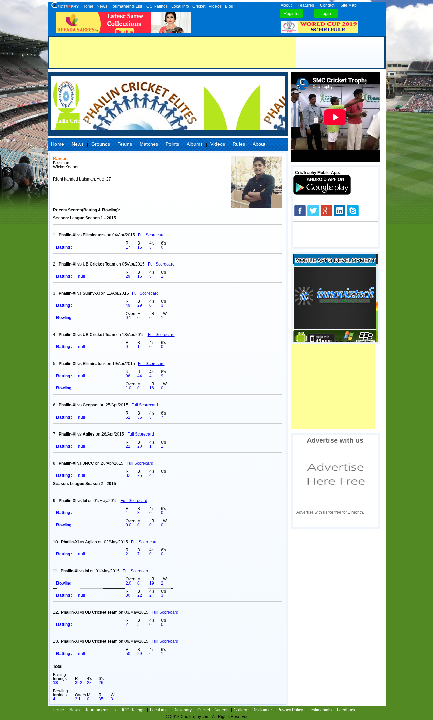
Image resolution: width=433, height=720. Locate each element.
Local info (180, 6)
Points (172, 144)
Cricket (198, 6)
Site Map (348, 5)
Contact (327, 5)
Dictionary (182, 709)
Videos (215, 6)
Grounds (100, 144)
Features (306, 5)
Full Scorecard (151, 235)
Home (87, 6)
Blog (229, 6)
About (286, 5)
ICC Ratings (156, 6)
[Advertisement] (172, 52)
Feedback (346, 709)
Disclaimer (262, 709)
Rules (239, 144)
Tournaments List (126, 6)
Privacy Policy (290, 709)
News (102, 6)
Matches (149, 144)
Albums (195, 144)
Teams (125, 144)
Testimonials (320, 709)
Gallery (240, 709)
